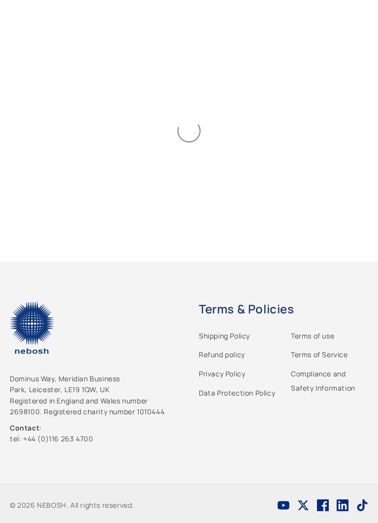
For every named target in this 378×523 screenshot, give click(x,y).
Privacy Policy (222, 373)
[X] (303, 505)
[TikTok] (362, 505)
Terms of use (312, 335)
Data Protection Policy (237, 393)
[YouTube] (283, 505)
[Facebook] (323, 505)
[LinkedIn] (342, 505)
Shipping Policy (224, 335)
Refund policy (222, 354)
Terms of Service (319, 354)
